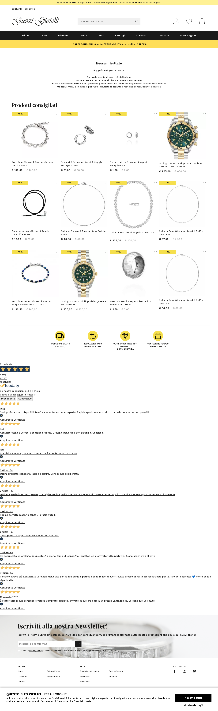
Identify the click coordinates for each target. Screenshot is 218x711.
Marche (164, 35)
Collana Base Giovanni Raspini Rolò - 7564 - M (181, 233)
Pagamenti (85, 676)
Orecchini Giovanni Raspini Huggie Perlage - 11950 (81, 164)
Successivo (25, 398)
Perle (84, 35)
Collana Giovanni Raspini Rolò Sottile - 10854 (84, 233)
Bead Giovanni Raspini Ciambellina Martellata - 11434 (131, 303)
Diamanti (63, 35)
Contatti (17, 9)
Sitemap (113, 676)
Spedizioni (85, 681)
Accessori (142, 35)
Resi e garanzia (116, 671)
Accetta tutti (193, 697)
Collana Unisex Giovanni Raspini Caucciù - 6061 (31, 233)
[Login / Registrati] (176, 21)
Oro (44, 35)
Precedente (8, 398)
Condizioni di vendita (89, 671)
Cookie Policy (53, 676)
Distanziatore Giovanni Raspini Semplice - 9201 (128, 164)
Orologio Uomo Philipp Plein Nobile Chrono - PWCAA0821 (180, 165)
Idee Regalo (188, 35)
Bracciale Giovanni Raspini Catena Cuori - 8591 (32, 164)
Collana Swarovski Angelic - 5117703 (132, 232)
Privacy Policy (35, 651)
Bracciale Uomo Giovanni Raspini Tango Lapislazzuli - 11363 (32, 303)
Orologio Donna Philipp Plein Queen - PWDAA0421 (83, 303)
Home (20, 671)
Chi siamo (30, 9)
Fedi (101, 35)
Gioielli (26, 35)
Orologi (120, 35)
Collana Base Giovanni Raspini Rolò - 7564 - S (181, 302)
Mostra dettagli (193, 705)
